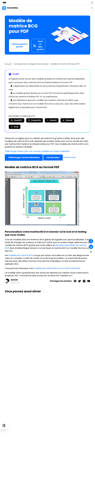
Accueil (8, 64)
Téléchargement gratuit (19, 45)
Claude (68, 120)
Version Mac (53, 157)
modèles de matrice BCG (20, 255)
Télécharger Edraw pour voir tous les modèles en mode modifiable (37, 151)
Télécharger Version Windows (24, 157)
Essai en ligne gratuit (40, 45)
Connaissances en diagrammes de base (30, 64)
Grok (16, 127)
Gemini (53, 120)
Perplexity (36, 120)
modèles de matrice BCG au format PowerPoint (57, 268)
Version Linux (69, 157)
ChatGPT (18, 120)
